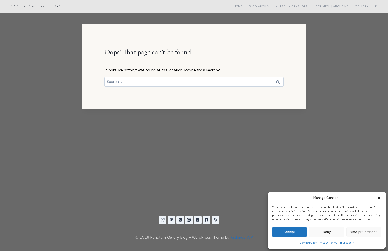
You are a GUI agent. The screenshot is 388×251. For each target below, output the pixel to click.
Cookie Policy (308, 242)
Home (238, 6)
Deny (327, 232)
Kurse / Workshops (291, 6)
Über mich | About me (331, 6)
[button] (379, 198)
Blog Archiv (259, 6)
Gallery (361, 6)
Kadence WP (241, 237)
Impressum (347, 242)
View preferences (363, 232)
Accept (289, 232)
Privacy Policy (328, 242)
